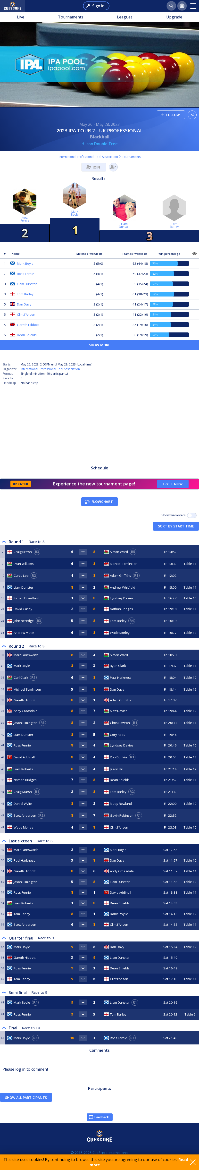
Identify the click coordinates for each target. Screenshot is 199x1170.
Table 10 (190, 598)
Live (20, 17)
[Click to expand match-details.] (83, 552)
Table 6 (190, 1014)
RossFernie (25, 219)
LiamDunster (124, 225)
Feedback (101, 1117)
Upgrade (174, 17)
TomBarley (174, 225)
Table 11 (190, 563)
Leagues (125, 17)
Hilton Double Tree (100, 143)
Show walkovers (174, 515)
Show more (99, 345)
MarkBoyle (75, 213)
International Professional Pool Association (88, 157)
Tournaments (70, 17)
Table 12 (190, 632)
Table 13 (190, 757)
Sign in (98, 5)
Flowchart (102, 501)
